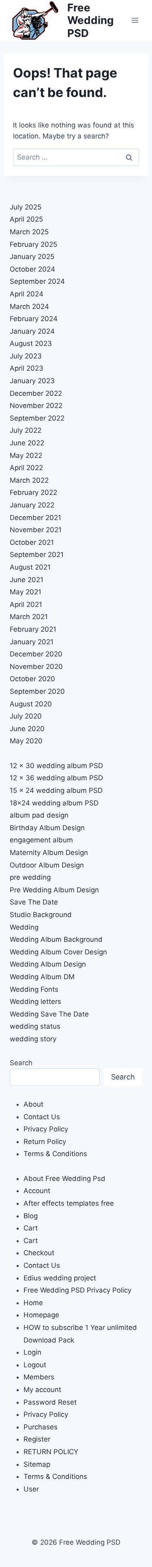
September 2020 (37, 691)
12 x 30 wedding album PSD (56, 766)
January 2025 (32, 257)
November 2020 (36, 667)
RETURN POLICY (51, 1452)
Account (37, 1191)
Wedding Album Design (48, 964)
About (33, 1104)
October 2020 (32, 679)
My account (42, 1390)
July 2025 (25, 207)
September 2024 (37, 281)
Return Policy (45, 1141)
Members (39, 1377)
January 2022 (32, 505)
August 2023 (31, 343)
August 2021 (30, 567)
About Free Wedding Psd (64, 1178)
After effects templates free (69, 1203)
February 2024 (34, 319)
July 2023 (26, 356)
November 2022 (36, 405)
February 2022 (33, 492)
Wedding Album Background (56, 939)
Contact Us (42, 1117)
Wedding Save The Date (49, 1014)
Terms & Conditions (55, 1154)
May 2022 (26, 455)
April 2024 (26, 294)
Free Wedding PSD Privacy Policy (77, 1290)
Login (32, 1352)
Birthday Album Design (47, 828)
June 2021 (26, 580)
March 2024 (29, 306)
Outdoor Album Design (47, 865)
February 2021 (33, 629)
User (31, 1489)
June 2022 (27, 443)
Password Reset (50, 1402)
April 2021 (26, 604)
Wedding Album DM (42, 977)
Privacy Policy (46, 1129)
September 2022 (37, 418)
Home (33, 1303)
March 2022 (29, 480)
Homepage (41, 1315)
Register (37, 1439)
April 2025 (26, 219)
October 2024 (32, 269)
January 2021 (32, 642)
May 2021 (25, 592)
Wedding (24, 927)
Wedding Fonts (34, 989)
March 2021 (29, 617)
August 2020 (31, 704)
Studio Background (41, 915)
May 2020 (26, 741)
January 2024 (32, 331)
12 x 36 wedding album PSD (56, 778)
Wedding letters (35, 1001)
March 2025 (29, 232)
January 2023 (32, 381)
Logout (35, 1365)
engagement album (41, 840)
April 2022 (26, 468)
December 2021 (35, 518)
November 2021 (36, 530)
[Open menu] (134, 20)
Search (21, 1063)
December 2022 (36, 393)
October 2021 (32, 542)
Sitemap (37, 1464)
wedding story (33, 1039)
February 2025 (33, 244)
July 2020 (26, 716)
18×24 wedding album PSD (54, 803)
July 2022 (25, 430)
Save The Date (34, 902)
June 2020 (27, 729)
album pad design (39, 815)
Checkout (39, 1253)
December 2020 (36, 654)
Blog (31, 1216)
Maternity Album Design (49, 852)
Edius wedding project (60, 1278)
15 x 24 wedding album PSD (56, 790)
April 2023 (26, 368)
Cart (31, 1228)
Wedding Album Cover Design (58, 952)
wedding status (35, 1026)
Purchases (41, 1427)
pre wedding (30, 877)
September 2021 (37, 554)
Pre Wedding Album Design (54, 890)
